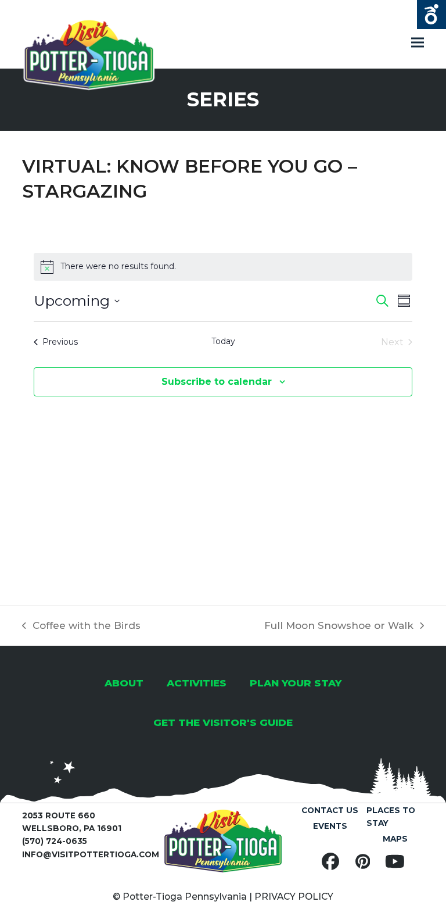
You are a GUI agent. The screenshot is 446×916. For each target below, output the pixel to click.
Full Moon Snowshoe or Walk (338, 627)
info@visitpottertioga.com (90, 854)
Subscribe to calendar (216, 381)
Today (223, 341)
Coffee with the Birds (81, 627)
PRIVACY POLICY (293, 896)
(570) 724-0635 (54, 841)
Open (431, 14)
